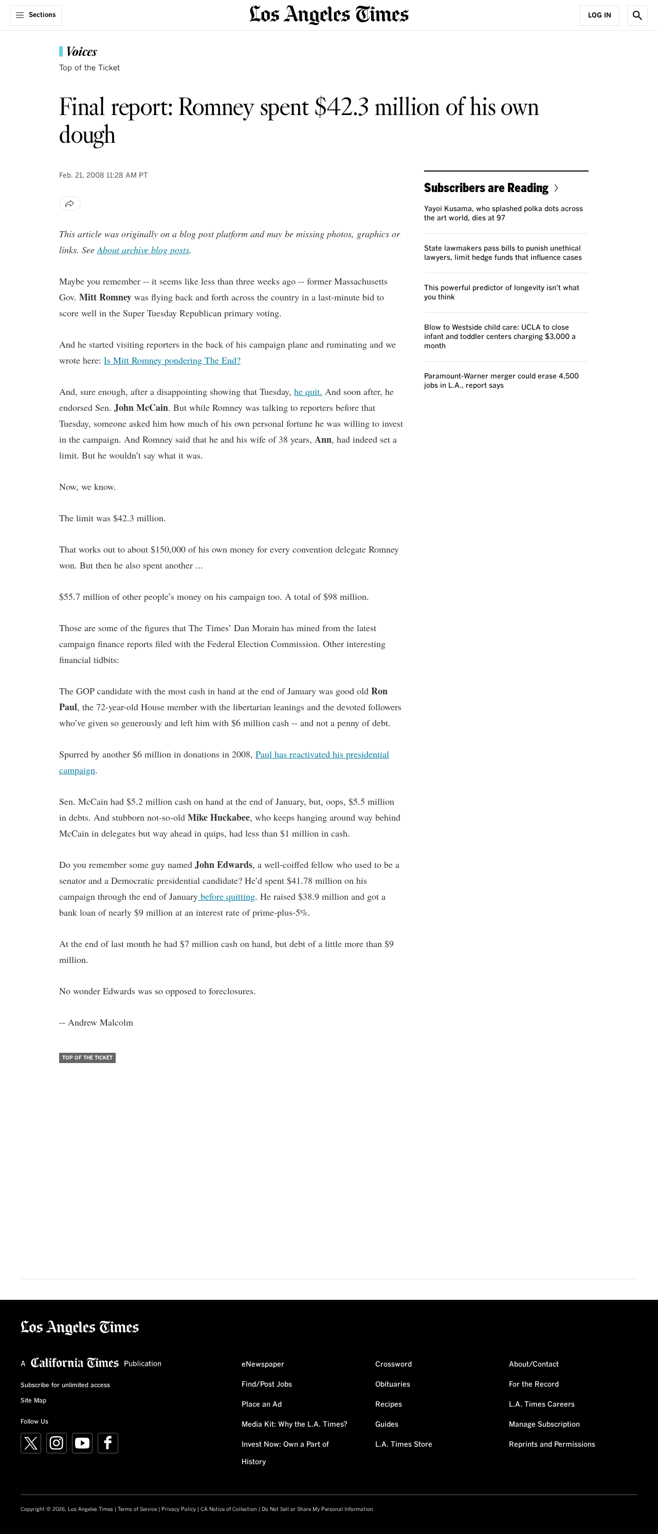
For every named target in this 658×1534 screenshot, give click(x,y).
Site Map (33, 1401)
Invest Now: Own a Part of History (285, 1453)
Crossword (393, 1364)
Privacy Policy (178, 1509)
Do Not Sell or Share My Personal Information (317, 1509)
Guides (386, 1424)
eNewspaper (263, 1364)
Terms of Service (137, 1509)
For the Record (534, 1384)
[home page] (329, 14)
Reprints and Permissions (552, 1444)
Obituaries (392, 1384)
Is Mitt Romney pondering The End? (172, 360)
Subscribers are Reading (486, 187)
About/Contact (534, 1364)
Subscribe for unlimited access (65, 1386)
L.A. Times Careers (542, 1404)
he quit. (308, 391)
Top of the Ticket (89, 68)
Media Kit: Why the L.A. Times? (295, 1424)
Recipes (388, 1404)
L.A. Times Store (403, 1444)
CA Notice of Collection (228, 1509)
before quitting (226, 896)
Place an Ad (262, 1404)
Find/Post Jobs (267, 1384)
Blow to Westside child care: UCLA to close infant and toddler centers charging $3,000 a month (500, 337)
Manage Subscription (544, 1424)
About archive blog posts (143, 249)
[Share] (70, 203)
